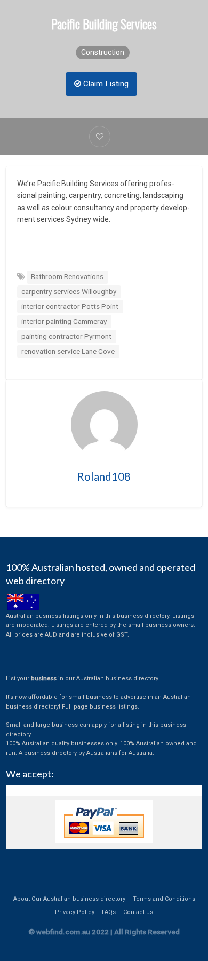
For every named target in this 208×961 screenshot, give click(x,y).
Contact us (138, 912)
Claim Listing (105, 84)
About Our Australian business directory (69, 898)
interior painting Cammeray (64, 321)
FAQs (109, 912)
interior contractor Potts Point (69, 306)
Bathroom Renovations (67, 276)
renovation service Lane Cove (68, 351)
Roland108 (104, 476)
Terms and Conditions (164, 898)
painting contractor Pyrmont (66, 336)
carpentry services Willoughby (68, 291)
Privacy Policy (74, 912)
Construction (102, 52)
